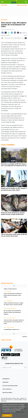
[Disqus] (14, 259)
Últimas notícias (22, 5)
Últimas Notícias (7, 283)
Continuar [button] (7, 415)
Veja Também (7, 145)
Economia (4, 19)
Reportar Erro (7, 392)
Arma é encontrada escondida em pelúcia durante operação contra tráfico (13, 295)
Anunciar (5, 382)
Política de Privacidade (10, 385)
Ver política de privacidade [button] (9, 411)
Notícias (24, 336)
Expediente (6, 378)
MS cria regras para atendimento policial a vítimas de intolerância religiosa (12, 312)
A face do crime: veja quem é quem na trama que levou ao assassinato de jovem (14, 322)
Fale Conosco (7, 389)
